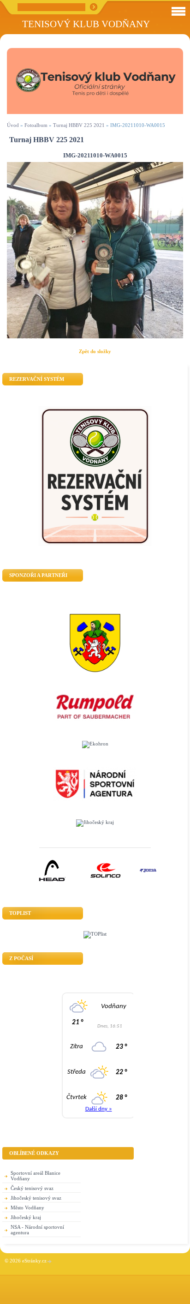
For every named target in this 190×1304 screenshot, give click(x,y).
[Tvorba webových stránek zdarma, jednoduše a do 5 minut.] (50, 1261)
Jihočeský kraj (26, 1217)
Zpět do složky (95, 351)
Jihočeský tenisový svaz (36, 1198)
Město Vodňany (27, 1207)
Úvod (13, 125)
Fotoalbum (36, 125)
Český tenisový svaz (32, 1188)
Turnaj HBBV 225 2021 (79, 125)
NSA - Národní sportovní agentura (37, 1229)
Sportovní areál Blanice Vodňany (35, 1175)
